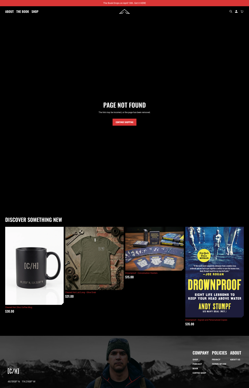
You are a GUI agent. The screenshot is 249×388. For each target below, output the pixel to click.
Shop (195, 359)
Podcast (197, 364)
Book (195, 368)
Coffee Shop (199, 373)
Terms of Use (219, 364)
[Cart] (242, 11)
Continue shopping (124, 122)
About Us (235, 359)
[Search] (231, 11)
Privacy (216, 359)
